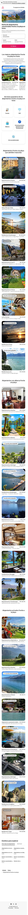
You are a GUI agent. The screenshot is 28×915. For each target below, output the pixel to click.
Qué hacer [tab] (19, 843)
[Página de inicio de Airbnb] (3, 7)
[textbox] (7, 42)
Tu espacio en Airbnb (18, 7)
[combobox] (13, 37)
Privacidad (10, 908)
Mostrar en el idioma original (18, 3)
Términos (16, 908)
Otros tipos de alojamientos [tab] (8, 843)
